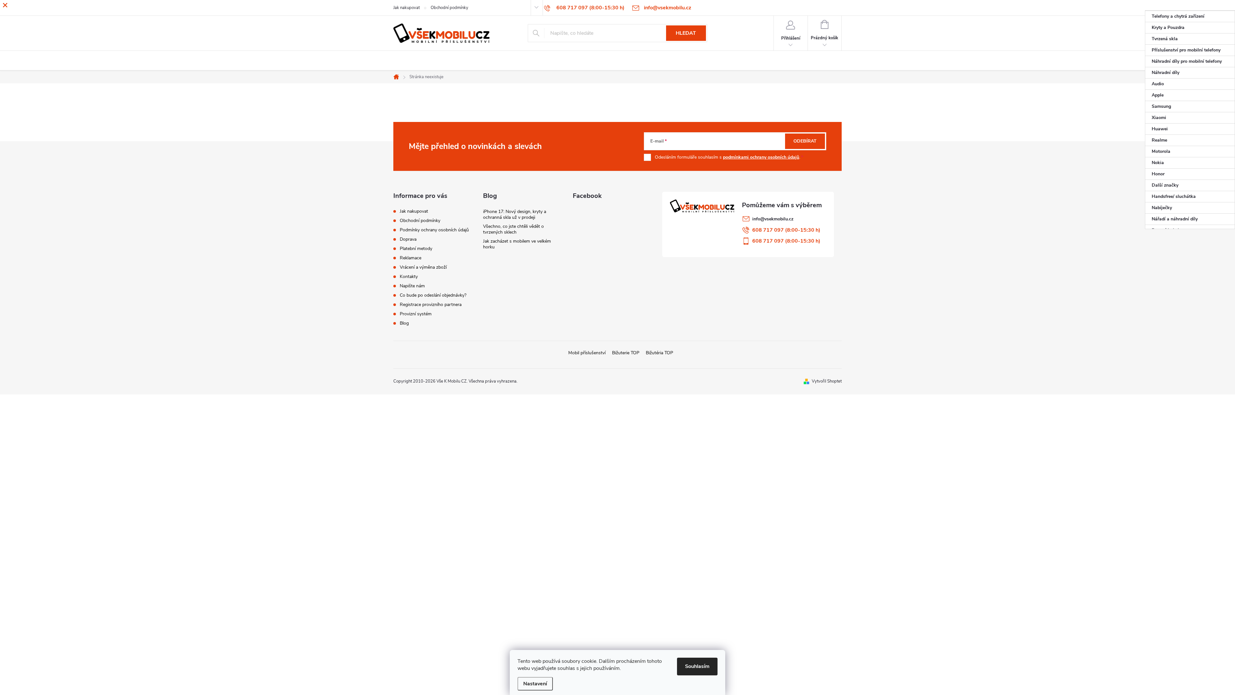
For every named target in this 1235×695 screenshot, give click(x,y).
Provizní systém (416, 314)
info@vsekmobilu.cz (772, 219)
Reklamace (410, 258)
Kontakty (409, 276)
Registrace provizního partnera (431, 304)
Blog (404, 323)
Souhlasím (697, 666)
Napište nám (412, 286)
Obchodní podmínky (420, 221)
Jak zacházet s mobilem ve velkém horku (517, 244)
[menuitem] (1190, 16)
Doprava (408, 239)
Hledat (686, 33)
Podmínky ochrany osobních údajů (434, 230)
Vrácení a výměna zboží (423, 267)
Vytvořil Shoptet (827, 381)
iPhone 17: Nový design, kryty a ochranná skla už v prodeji (514, 214)
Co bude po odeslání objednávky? (433, 295)
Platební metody (416, 249)
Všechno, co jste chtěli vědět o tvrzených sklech (513, 229)
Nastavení (535, 683)
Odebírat (805, 141)
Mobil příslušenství (587, 353)
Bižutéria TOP (659, 353)
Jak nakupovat (414, 211)
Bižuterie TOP (625, 353)
